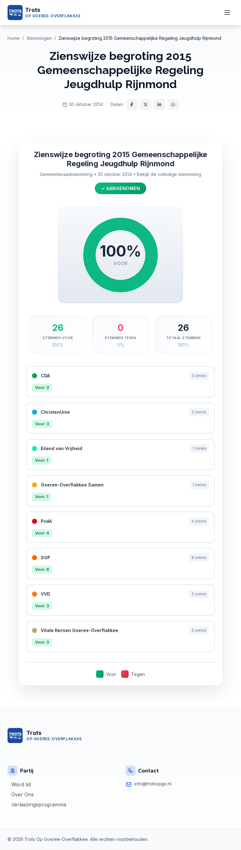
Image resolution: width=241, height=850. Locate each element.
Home (14, 38)
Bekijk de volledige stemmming (169, 174)
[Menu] (227, 12)
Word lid (21, 784)
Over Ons (22, 794)
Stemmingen (39, 38)
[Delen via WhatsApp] (173, 104)
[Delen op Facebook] (131, 104)
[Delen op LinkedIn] (159, 104)
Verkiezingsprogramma (38, 804)
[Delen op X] (145, 104)
